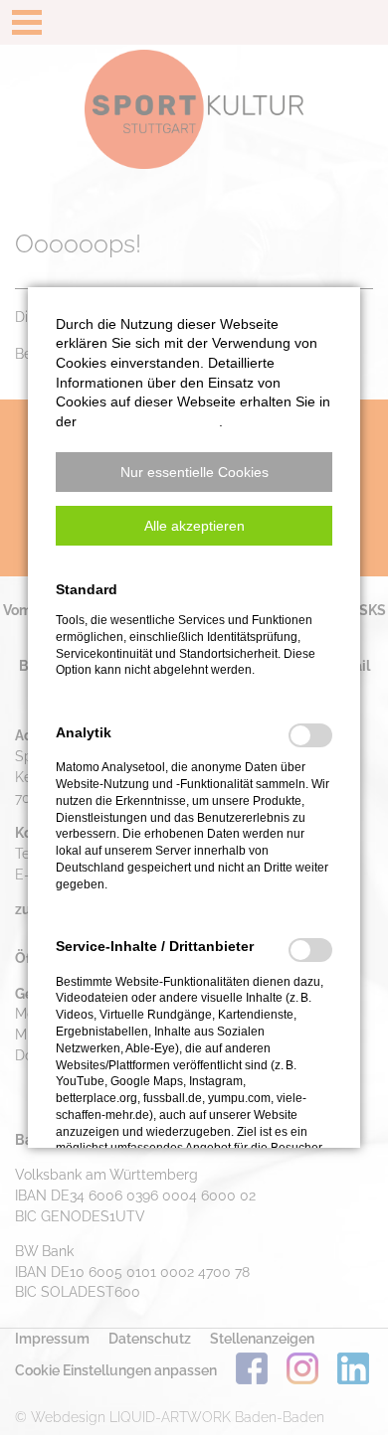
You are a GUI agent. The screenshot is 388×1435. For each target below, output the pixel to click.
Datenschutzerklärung (150, 421)
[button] (194, 472)
